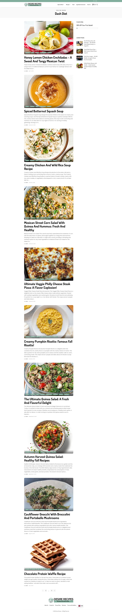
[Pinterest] (95, 1)
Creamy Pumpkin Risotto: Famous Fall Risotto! (48, 343)
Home (57, 10)
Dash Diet (27, 52)
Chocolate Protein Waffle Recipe (45, 574)
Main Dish (42, 217)
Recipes (49, 52)
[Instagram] (96, 1)
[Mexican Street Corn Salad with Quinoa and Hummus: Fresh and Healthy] (48, 202)
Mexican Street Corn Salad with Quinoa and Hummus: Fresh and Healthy (44, 226)
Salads (27, 394)
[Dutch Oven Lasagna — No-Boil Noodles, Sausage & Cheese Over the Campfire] (79, 58)
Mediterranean (43, 52)
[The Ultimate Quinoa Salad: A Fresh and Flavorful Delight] (48, 379)
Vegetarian (55, 279)
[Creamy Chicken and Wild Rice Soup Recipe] (48, 145)
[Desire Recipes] (33, 4)
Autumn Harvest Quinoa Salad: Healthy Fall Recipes (43, 458)
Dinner (37, 52)
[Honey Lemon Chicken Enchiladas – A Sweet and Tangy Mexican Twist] (48, 37)
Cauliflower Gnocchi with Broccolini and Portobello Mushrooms (47, 516)
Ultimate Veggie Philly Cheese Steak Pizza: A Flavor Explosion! (47, 285)
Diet (60, 10)
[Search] (97, 4)
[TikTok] (97, 1)
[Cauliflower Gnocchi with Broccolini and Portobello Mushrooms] (48, 494)
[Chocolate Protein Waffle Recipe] (48, 554)
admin (26, 71)
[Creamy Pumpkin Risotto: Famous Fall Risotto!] (48, 321)
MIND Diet (49, 160)
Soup (27, 106)
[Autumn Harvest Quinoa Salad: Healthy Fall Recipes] (48, 436)
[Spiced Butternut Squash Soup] (48, 91)
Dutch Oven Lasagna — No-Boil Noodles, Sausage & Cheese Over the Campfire (90, 58)
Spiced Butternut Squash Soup (43, 111)
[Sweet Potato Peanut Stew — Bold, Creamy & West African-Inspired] (79, 51)
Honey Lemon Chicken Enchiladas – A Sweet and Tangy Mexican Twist (48, 59)
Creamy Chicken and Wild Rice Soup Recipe (47, 167)
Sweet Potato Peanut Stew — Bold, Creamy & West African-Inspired (90, 51)
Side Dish (48, 217)
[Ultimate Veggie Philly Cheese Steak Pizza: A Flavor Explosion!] (48, 264)
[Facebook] (93, 1)
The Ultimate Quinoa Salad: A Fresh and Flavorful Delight (46, 401)
